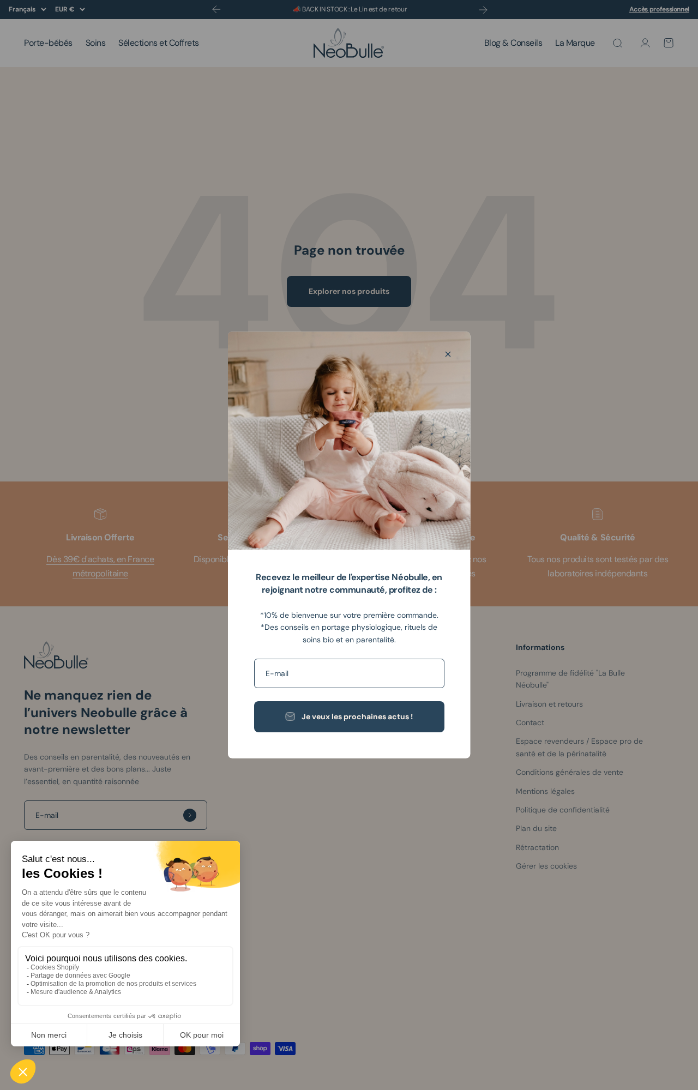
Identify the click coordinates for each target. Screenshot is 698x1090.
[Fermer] (448, 354)
